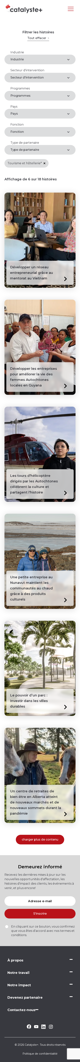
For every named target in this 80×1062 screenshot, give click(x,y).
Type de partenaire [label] (24, 149)
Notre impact (19, 985)
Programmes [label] (20, 95)
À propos (15, 960)
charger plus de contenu (40, 839)
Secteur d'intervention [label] (27, 77)
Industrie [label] (17, 59)
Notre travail (18, 973)
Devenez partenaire (25, 998)
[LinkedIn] (43, 1028)
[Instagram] (51, 1028)
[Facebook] (29, 1028)
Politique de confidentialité (40, 1053)
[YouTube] (36, 1027)
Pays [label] (14, 113)
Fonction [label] (17, 132)
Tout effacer (36, 38)
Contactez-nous (21, 1010)
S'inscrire (40, 913)
